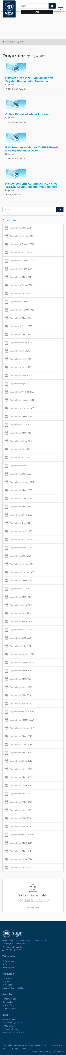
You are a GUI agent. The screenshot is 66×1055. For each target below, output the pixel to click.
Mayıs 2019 (21, 671)
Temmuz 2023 (22, 302)
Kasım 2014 (21, 810)
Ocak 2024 (21, 293)
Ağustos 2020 (22, 564)
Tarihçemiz (7, 978)
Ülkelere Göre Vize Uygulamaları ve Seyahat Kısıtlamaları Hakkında (29, 79)
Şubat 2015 (21, 785)
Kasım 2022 (21, 367)
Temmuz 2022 (22, 400)
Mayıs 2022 (21, 416)
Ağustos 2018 (22, 712)
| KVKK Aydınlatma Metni (19, 1048)
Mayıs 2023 (21, 318)
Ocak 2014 (21, 867)
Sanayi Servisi (8, 1026)
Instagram (9, 967)
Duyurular (20, 42)
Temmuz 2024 (22, 261)
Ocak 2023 (21, 351)
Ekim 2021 (20, 466)
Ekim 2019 (20, 638)
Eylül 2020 (20, 556)
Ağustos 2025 (22, 236)
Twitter (8, 964)
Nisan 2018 (21, 744)
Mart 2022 (20, 433)
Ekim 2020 (20, 548)
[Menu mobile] (60, 6)
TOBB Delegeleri (9, 1008)
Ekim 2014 (20, 818)
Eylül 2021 (20, 474)
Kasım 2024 (21, 252)
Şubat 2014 (21, 859)
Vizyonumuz (7, 982)
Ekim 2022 (20, 375)
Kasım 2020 (21, 539)
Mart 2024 (20, 277)
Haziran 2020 (22, 572)
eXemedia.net (57, 1052)
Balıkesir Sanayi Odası (9, 9)
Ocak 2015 (21, 794)
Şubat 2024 (21, 285)
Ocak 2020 (21, 613)
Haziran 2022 (22, 408)
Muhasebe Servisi (10, 1029)
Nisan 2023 (21, 326)
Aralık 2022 (21, 359)
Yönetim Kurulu (9, 999)
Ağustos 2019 (22, 654)
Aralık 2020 (21, 531)
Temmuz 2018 (22, 720)
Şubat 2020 (21, 605)
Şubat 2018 (21, 761)
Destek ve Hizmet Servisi (13, 1032)
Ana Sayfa (10, 42)
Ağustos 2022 (22, 392)
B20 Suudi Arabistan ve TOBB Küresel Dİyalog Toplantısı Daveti (31, 149)
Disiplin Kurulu (8, 1005)
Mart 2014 (20, 851)
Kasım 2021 (21, 457)
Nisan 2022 (21, 425)
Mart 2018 (20, 753)
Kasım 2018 (21, 687)
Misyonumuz (7, 985)
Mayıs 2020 (21, 580)
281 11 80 (33, 900)
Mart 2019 (20, 679)
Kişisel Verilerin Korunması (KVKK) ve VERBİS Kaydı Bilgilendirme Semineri (31, 185)
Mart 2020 (20, 597)
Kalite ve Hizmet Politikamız (14, 988)
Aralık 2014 (21, 802)
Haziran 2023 (22, 310)
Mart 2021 (20, 507)
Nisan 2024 (21, 269)
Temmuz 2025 (22, 244)
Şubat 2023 (21, 343)
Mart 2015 (20, 777)
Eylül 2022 (20, 384)
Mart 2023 (20, 334)
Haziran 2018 (22, 728)
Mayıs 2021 (21, 490)
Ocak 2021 (21, 523)
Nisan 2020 (21, 589)
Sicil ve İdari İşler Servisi (13, 1023)
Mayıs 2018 (21, 736)
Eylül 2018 (20, 703)
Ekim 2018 (20, 695)
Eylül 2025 (20, 228)
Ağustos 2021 (22, 482)
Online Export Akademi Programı (27, 114)
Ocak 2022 (21, 449)
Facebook (9, 961)
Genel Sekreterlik (9, 1019)
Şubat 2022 (21, 441)
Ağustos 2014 (22, 835)
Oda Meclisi (7, 1002)
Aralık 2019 (21, 621)
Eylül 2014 (20, 826)
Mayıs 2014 (21, 843)
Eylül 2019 (20, 646)
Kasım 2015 (21, 769)
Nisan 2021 (21, 498)
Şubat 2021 (21, 515)
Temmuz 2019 (22, 662)
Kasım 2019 (21, 630)
